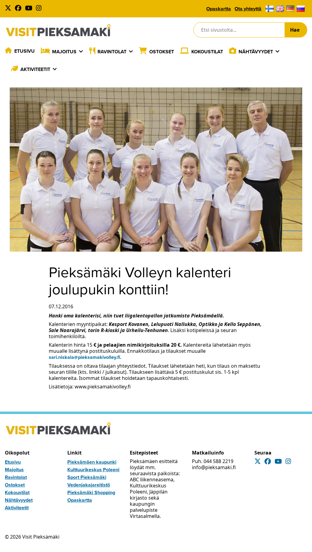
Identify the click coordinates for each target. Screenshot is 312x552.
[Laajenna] (81, 51)
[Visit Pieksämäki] (58, 30)
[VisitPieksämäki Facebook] (19, 8)
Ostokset (161, 51)
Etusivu (24, 51)
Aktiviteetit (35, 69)
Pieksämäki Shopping (91, 492)
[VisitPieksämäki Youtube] (30, 8)
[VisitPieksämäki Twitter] (9, 8)
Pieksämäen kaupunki (91, 461)
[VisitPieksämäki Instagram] (40, 8)
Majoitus (64, 51)
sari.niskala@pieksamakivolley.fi (84, 357)
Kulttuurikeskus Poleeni (93, 469)
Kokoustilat (207, 51)
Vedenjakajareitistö (88, 484)
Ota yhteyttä (248, 8)
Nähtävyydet (256, 51)
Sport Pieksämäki (86, 477)
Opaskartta (218, 8)
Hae (295, 30)
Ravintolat (112, 51)
